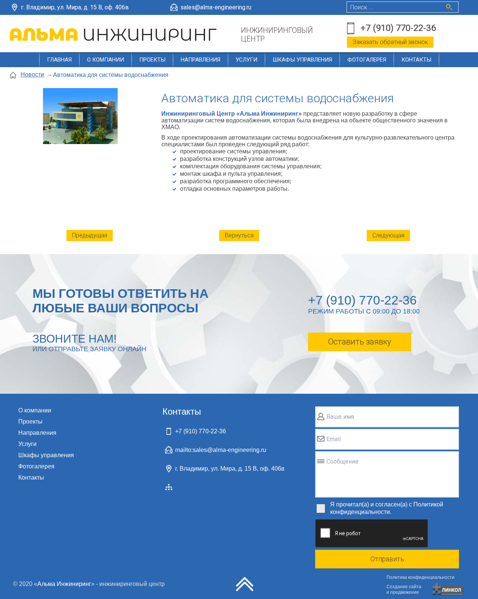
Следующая (388, 235)
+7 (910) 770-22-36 (398, 28)
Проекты (152, 59)
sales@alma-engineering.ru (215, 7)
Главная (59, 59)
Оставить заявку (359, 341)
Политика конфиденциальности (420, 577)
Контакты (416, 59)
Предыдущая (89, 235)
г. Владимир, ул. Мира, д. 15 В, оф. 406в (75, 7)
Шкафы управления (302, 59)
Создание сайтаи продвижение (404, 589)
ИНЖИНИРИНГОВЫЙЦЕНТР (277, 34)
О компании (105, 59)
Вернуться (239, 235)
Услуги (246, 59)
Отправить (387, 559)
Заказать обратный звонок (390, 42)
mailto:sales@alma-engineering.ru (220, 450)
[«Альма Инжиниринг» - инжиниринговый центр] (114, 34)
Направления (200, 59)
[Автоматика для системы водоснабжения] (80, 117)
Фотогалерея (366, 59)
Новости (32, 74)
